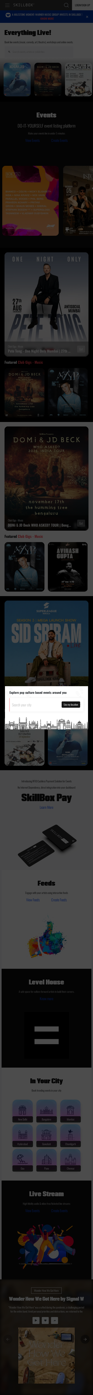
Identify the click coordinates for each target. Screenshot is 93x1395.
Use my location (71, 704)
